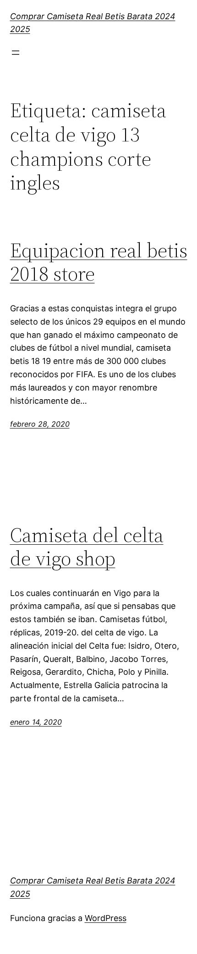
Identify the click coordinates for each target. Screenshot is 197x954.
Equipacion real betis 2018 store (98, 262)
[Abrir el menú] (15, 52)
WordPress (105, 918)
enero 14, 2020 (36, 721)
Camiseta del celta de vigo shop (87, 547)
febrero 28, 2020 (40, 423)
